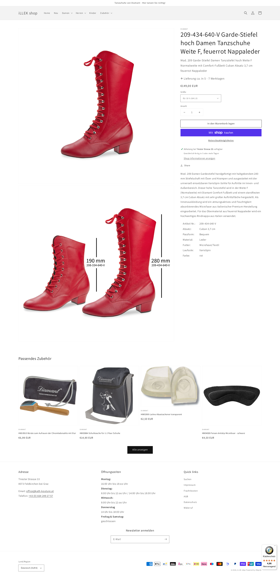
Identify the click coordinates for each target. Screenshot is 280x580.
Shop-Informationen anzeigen (199, 158)
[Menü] (275, 546)
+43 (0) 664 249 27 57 (41, 496)
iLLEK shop (241, 570)
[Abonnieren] (165, 539)
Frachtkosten (191, 490)
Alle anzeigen (140, 449)
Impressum (190, 484)
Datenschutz (190, 502)
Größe (183, 92)
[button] (245, 13)
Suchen (188, 479)
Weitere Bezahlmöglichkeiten (221, 140)
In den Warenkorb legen (221, 123)
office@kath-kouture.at (40, 491)
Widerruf (188, 507)
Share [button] (187, 165)
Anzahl (184, 106)
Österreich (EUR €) (29, 568)
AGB (186, 496)
